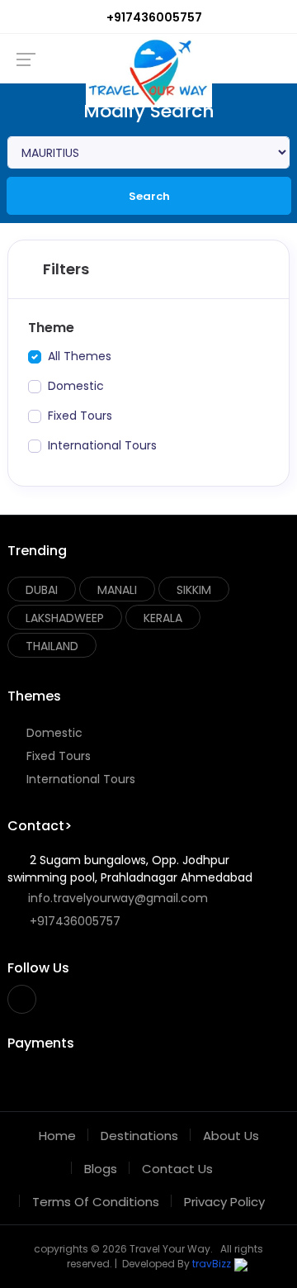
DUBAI (42, 590)
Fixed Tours (57, 756)
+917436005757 (153, 17)
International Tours (79, 779)
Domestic (52, 733)
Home (57, 1135)
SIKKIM (194, 590)
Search (149, 196)
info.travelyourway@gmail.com (116, 898)
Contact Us (177, 1168)
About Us (231, 1135)
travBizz (211, 1264)
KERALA (163, 618)
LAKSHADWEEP (65, 618)
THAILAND (52, 646)
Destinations (139, 1135)
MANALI (117, 590)
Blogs (100, 1168)
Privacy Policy (224, 1201)
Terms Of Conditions (95, 1201)
